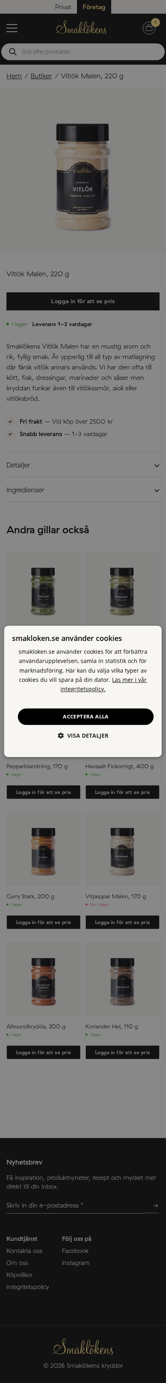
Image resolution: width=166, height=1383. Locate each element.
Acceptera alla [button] (86, 716)
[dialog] (83, 691)
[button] (83, 735)
